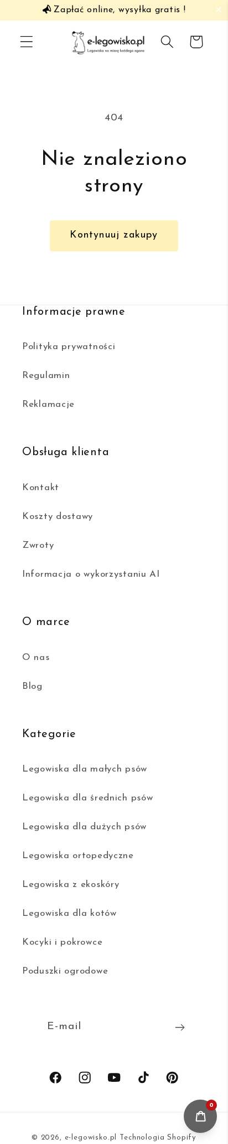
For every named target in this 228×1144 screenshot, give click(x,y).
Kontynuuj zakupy (114, 235)
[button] (221, 9)
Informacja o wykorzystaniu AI (91, 574)
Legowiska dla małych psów (84, 769)
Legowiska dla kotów (69, 913)
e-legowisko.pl (91, 1137)
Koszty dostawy (57, 516)
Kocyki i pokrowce (62, 942)
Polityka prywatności (68, 346)
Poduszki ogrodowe (65, 971)
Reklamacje (48, 404)
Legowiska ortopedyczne (78, 855)
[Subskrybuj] (180, 1027)
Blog (32, 686)
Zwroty (38, 545)
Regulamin (46, 375)
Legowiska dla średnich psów (87, 798)
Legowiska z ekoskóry (70, 884)
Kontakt (40, 487)
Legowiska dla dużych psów (84, 826)
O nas (36, 657)
